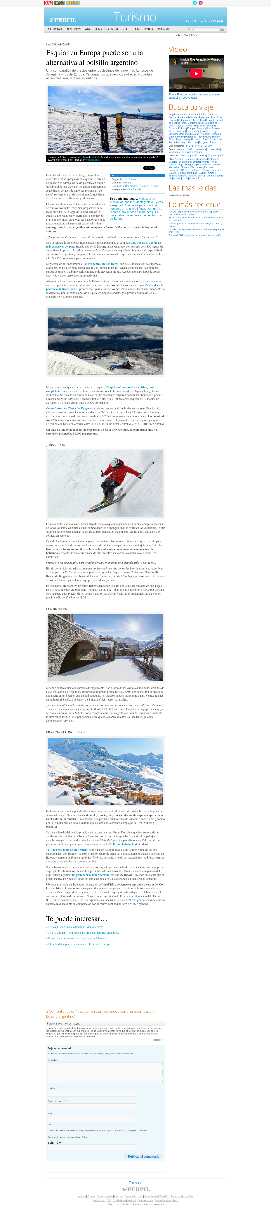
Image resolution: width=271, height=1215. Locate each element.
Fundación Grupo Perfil (166, 1200)
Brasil (220, 117)
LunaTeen (188, 1196)
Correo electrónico (57, 1101)
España (211, 125)
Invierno (181, 149)
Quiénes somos (145, 1200)
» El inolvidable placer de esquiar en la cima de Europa (78, 944)
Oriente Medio (176, 136)
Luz (116, 1196)
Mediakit (131, 1200)
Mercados (174, 167)
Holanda (180, 131)
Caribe (173, 120)
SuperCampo (151, 1196)
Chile (194, 120)
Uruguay (203, 142)
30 (210, 145)
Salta (205, 139)
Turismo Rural (196, 175)
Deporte (173, 161)
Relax (206, 170)
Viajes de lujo (176, 178)
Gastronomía (204, 164)
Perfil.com (62, 20)
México (195, 134)
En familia (200, 155)
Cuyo (178, 125)
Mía (121, 1196)
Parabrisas (176, 1196)
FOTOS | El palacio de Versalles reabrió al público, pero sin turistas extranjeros (194, 213)
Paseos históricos (191, 170)
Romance (216, 170)
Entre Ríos (199, 125)
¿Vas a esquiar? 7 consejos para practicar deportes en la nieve (136, 205)
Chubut (210, 120)
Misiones (185, 134)
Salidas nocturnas (187, 172)
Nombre (52, 1088)
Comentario (53, 1059)
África (213, 142)
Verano (198, 152)
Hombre (109, 1196)
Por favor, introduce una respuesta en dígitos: (67, 1136)
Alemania (182, 114)
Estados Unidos (177, 128)
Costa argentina (208, 122)
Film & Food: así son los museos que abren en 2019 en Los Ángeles (195, 96)
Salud (202, 172)
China (202, 120)
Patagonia (190, 136)
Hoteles (217, 164)
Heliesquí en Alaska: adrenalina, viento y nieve (132, 200)
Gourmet (164, 29)
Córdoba (187, 125)
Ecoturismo (185, 161)
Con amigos (187, 155)
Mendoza (173, 134)
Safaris (172, 172)
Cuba (171, 125)
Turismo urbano (213, 175)
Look (140, 1196)
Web (50, 1113)
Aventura (179, 159)
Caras (100, 1196)
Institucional (99, 1200)
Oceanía (216, 134)
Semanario (130, 1196)
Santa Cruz (216, 139)
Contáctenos (119, 1200)
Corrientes (193, 122)
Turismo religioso (178, 175)
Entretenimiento (200, 161)
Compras (190, 159)
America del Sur (197, 114)
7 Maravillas (186, 35)
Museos (185, 167)
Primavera (200, 149)
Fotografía (190, 164)
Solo (221, 155)
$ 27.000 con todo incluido (122, 844)
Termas (210, 172)
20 (206, 145)
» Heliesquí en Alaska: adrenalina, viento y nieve (74, 927)
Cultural (212, 159)
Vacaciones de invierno (181, 152)
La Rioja (213, 131)
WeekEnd (164, 1196)
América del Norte (187, 117)
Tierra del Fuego (177, 142)
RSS (109, 1200)
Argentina (94, 29)
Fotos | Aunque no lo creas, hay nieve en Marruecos (136, 210)
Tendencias (143, 29)
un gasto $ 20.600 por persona (91, 875)
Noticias (55, 29)
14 (202, 145)
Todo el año (213, 149)
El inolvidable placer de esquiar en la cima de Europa (136, 215)
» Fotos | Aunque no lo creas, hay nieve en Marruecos (77, 938)
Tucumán (193, 142)
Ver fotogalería (91, 160)
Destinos (73, 29)
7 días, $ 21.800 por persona (134, 900)
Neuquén (205, 134)
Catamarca (184, 120)
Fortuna (91, 1196)
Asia (213, 117)
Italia (188, 131)
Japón (196, 131)
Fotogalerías (117, 29)
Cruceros (202, 159)
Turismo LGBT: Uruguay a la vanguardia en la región (195, 235)
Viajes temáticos (194, 178)
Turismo (134, 16)
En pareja (212, 155)
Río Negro (195, 139)
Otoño (190, 149)
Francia (200, 128)
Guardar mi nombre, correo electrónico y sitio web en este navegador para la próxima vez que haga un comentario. (97, 1130)
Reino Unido (182, 139)
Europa (191, 128)
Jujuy (204, 131)
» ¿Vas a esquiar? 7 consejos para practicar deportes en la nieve (82, 932)
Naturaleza (196, 167)
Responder (159, 1040)
